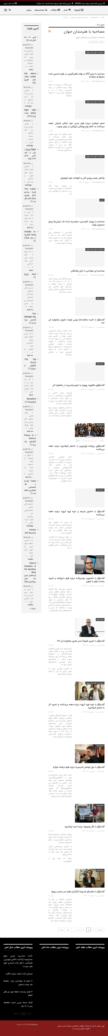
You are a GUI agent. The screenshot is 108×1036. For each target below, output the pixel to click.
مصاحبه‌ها (39, 10)
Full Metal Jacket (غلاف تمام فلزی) (30, 76)
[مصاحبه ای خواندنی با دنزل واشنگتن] (89, 257)
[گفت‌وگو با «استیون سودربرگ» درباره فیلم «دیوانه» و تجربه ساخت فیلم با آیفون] (89, 564)
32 (50, 712)
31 (50, 453)
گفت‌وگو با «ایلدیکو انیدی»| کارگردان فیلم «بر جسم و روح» (77, 892)
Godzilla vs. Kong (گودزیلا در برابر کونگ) (30, 234)
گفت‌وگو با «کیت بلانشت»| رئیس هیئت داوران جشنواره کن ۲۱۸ (76, 321)
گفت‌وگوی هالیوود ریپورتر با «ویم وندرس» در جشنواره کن (78, 385)
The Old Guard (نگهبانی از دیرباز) (30, 364)
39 (50, 771)
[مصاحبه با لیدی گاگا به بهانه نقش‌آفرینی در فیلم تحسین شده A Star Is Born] (89, 60)
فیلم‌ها (77, 10)
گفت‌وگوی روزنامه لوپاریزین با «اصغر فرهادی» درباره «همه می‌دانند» (76, 447)
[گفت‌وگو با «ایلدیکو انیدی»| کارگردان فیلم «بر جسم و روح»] (89, 878)
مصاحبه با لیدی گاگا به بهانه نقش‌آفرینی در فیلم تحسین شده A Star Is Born (76, 75)
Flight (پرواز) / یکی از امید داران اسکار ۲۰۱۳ (30, 154)
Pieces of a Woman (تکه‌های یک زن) (30, 440)
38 (50, 519)
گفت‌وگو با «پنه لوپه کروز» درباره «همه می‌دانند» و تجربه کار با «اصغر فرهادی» (76, 706)
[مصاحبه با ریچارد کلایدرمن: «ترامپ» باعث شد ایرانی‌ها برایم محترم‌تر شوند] (89, 208)
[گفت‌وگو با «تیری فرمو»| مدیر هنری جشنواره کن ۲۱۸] (89, 627)
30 (50, 275)
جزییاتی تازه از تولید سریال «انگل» (19, 974)
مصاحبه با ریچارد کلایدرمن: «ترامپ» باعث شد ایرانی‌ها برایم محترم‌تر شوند (76, 223)
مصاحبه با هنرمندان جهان (95, 52)
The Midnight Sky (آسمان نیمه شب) (30, 318)
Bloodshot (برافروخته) (31, 400)
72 (34, 82)
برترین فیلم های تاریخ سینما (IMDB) (89, 3)
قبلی (100, 929)
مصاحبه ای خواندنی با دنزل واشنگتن (87, 271)
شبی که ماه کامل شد (30, 39)
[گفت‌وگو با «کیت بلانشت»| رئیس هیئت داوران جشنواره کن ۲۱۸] (89, 306)
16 (68, 929)
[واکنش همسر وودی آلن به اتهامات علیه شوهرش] (89, 164)
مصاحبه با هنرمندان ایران (96, 42)
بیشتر (28, 10)
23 (50, 585)
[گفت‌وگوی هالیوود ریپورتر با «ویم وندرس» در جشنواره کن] (89, 371)
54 (26, 581)
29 (50, 389)
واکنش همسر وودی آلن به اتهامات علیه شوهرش (82, 178)
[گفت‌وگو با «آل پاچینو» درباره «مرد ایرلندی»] (89, 813)
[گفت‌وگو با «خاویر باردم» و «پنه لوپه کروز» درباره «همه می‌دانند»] (89, 498)
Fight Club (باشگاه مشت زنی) (30, 113)
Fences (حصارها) (32, 531)
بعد (61, 929)
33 (50, 830)
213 (29, 116)
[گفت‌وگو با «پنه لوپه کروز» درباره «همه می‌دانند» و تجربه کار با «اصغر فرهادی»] (89, 691)
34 (26, 532)
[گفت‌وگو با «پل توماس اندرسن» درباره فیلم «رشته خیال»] (89, 753)
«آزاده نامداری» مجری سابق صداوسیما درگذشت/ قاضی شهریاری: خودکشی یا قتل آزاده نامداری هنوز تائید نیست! (18, 961)
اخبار (65, 10)
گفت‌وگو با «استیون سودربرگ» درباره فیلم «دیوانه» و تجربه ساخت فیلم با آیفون (76, 579)
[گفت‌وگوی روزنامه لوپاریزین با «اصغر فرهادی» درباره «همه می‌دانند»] (89, 432)
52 (30, 158)
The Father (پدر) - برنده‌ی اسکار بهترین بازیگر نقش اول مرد (30, 195)
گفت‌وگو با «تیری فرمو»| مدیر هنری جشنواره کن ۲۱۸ (80, 641)
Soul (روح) (30, 274)
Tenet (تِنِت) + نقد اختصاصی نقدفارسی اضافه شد (30, 487)
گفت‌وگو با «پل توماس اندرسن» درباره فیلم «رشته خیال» (78, 767)
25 (50, 645)
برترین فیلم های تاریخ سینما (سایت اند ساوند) (54, 3)
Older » (33, 608)
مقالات (54, 10)
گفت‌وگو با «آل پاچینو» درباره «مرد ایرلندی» (84, 827)
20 (50, 327)
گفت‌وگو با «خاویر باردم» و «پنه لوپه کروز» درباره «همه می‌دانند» (76, 513)
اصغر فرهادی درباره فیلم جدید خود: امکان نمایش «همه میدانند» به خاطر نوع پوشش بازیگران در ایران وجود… (76, 125)
